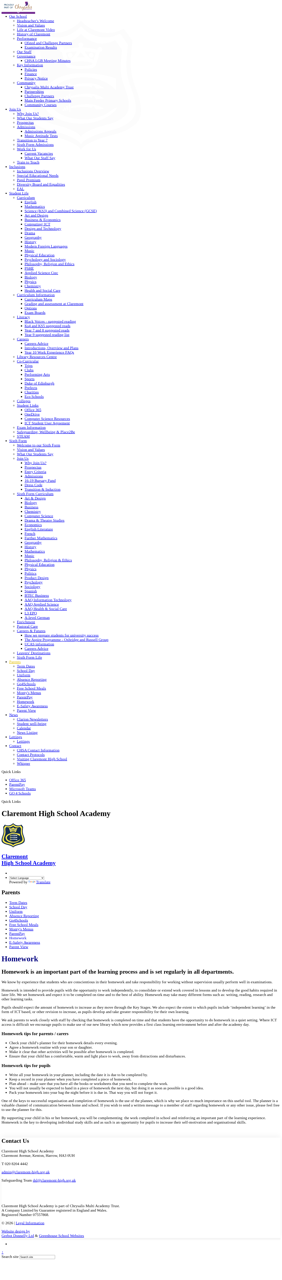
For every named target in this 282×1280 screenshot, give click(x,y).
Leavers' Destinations (33, 653)
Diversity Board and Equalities (41, 184)
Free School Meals (31, 688)
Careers (23, 339)
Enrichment (26, 622)
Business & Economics (43, 220)
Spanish (31, 591)
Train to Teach (28, 162)
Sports (30, 379)
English (30, 202)
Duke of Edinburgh (39, 383)
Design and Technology (43, 228)
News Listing (27, 732)
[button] (22, 801)
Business (31, 507)
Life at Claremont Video (36, 29)
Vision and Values (31, 25)
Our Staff (24, 52)
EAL (20, 189)
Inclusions (17, 167)
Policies (31, 69)
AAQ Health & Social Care (46, 609)
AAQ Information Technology (48, 600)
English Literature (39, 529)
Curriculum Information (36, 295)
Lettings (15, 737)
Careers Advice (36, 343)
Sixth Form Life (29, 657)
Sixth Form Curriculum (35, 494)
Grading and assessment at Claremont (54, 304)
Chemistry (33, 286)
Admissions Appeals (40, 131)
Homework (25, 701)
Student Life (19, 193)
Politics (30, 573)
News (13, 715)
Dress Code (33, 485)
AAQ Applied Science (42, 604)
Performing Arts (37, 374)
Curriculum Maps (38, 299)
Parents (15, 662)
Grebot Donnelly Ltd (18, 1235)
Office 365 (33, 410)
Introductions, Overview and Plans (51, 348)
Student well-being (31, 723)
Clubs (29, 370)
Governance (26, 56)
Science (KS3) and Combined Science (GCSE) (61, 211)
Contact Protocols (31, 754)
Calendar (24, 728)
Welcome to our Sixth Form (38, 445)
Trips (29, 365)
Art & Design (35, 498)
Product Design (37, 578)
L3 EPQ (31, 613)
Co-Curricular (28, 361)
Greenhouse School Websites (61, 1235)
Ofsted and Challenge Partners (48, 43)
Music (29, 251)
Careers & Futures (31, 631)
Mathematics (35, 206)
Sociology (32, 586)
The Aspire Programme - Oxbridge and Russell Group (66, 640)
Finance (31, 74)
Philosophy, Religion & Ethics (48, 560)
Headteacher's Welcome (35, 21)
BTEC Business (37, 595)
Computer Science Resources (47, 418)
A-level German (37, 617)
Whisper (23, 763)
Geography (33, 237)
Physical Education (39, 255)
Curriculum (26, 197)
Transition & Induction (42, 489)
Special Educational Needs (38, 175)
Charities (32, 392)
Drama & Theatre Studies (44, 520)
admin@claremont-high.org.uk (26, 1172)
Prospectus (25, 122)
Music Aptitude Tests (41, 136)
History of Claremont (33, 34)
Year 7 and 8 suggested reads (47, 330)
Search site (10, 1256)
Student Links (28, 405)
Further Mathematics (41, 538)
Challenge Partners (39, 96)
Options (31, 308)
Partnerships (34, 91)
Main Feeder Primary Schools (48, 100)
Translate (43, 882)
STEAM (23, 436)
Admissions (26, 127)
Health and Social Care (42, 290)
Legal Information (30, 1223)
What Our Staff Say (40, 158)
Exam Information (31, 427)
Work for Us (26, 149)
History (30, 242)
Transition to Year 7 (32, 140)
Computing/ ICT (37, 224)
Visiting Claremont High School (42, 759)
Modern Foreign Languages (46, 246)
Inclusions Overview (33, 171)
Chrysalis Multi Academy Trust (49, 87)
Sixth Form (18, 441)
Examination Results (41, 47)
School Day (26, 670)
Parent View (26, 710)
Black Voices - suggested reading (50, 321)
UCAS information (39, 644)
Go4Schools (26, 684)
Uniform (23, 675)
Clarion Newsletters (32, 719)
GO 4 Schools (20, 793)
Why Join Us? (28, 113)
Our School (18, 16)
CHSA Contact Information (38, 750)
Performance (27, 38)
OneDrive (32, 414)
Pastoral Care (27, 626)
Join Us (15, 109)
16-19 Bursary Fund (40, 480)
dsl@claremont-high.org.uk (54, 1180)
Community (26, 83)
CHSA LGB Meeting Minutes (48, 60)
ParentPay (25, 697)
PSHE (29, 268)
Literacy (23, 317)
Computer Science (39, 516)
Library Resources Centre (37, 357)
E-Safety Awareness (32, 706)
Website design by (16, 1231)
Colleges (24, 401)
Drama (30, 233)
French (30, 533)
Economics (33, 525)
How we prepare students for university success (62, 635)
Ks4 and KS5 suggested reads (47, 326)
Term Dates (26, 666)
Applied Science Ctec (41, 273)
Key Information (30, 65)
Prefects (31, 388)
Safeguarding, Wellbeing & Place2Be (46, 432)
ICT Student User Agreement (47, 423)
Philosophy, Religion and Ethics (49, 264)
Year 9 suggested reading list (47, 334)
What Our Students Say (35, 118)
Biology (31, 277)
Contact (15, 746)
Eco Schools (34, 396)
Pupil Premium (28, 180)
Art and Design (36, 215)
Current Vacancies (39, 153)
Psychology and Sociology (45, 259)
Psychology (34, 582)
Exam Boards (35, 312)
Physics (30, 281)
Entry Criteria (35, 472)
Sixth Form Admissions (35, 144)
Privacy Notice (36, 78)
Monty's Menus (29, 693)
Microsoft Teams (22, 789)
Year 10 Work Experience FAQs (49, 352)
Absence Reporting (32, 679)
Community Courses (41, 105)
